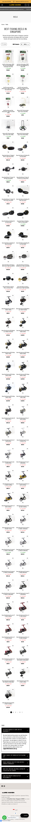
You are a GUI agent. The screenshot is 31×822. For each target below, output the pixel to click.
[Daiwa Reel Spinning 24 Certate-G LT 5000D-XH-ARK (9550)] (8, 585)
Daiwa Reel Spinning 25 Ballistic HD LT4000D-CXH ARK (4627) (23, 659)
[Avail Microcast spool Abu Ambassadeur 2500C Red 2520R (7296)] (8, 102)
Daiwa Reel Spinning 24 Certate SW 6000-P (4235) (8, 528)
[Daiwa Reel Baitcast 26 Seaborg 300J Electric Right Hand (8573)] (8, 257)
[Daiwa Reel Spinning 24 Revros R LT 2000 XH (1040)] (8, 629)
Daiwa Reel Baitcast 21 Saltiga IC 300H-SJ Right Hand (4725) (8, 156)
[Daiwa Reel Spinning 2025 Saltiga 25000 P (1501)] (8, 388)
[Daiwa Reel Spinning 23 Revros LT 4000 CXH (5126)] (22, 475)
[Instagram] (4, 786)
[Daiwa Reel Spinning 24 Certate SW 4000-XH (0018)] (22, 497)
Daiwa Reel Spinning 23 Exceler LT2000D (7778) (23, 440)
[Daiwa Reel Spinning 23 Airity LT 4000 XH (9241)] (22, 410)
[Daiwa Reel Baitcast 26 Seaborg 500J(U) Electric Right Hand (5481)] (22, 257)
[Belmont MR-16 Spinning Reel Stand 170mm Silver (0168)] (8, 125)
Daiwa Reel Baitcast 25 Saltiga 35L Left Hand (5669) (22, 243)
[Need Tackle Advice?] (4, 817)
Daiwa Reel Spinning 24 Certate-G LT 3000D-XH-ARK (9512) (22, 550)
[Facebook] (2, 786)
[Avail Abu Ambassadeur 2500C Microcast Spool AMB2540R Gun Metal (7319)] (22, 56)
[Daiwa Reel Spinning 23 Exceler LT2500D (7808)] (8, 454)
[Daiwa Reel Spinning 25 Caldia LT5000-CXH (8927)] (8, 694)
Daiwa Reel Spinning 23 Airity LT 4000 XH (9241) (23, 419)
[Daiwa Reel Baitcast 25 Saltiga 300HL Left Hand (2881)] (22, 213)
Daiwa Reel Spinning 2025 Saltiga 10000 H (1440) (22, 331)
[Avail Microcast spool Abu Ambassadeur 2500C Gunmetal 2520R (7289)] (22, 79)
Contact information (20, 819)
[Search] (26, 5)
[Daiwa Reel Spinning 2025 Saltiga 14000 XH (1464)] (22, 344)
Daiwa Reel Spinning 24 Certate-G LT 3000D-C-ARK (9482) (22, 528)
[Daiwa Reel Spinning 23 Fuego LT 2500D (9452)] (22, 454)
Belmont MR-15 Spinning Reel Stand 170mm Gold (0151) (22, 111)
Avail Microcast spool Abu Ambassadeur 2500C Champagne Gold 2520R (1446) (8, 88)
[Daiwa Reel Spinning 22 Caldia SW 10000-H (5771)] (8, 410)
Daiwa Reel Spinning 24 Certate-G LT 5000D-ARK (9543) (22, 572)
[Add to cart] (8, 61)
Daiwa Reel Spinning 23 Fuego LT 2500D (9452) (22, 462)
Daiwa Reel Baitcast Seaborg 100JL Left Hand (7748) (8, 287)
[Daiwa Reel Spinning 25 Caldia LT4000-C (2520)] (22, 673)
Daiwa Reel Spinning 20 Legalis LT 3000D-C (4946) (8, 309)
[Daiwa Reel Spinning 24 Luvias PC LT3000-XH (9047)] (8, 607)
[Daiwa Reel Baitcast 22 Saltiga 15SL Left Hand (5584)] (22, 147)
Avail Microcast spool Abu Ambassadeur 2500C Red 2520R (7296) (8, 111)
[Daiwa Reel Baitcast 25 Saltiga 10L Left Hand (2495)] (8, 213)
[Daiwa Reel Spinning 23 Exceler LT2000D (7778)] (22, 432)
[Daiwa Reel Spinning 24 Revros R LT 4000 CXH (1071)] (8, 651)
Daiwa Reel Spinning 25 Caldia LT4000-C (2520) (23, 681)
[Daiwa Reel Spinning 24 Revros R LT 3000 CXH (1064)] (22, 629)
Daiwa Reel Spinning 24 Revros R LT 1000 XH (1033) (22, 616)
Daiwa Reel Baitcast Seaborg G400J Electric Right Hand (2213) (22, 287)
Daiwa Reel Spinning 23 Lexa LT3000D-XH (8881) (8, 484)
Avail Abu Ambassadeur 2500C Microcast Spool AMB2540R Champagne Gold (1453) (8, 65)
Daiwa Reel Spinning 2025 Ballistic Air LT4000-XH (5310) (22, 309)
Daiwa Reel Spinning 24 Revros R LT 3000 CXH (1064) (22, 638)
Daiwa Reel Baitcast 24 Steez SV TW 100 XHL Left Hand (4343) (23, 178)
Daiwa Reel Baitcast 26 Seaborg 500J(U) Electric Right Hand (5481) (22, 265)
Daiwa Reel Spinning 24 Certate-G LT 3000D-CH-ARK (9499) (8, 550)
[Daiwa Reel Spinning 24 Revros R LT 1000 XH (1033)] (22, 607)
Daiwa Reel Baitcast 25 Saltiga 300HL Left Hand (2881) (23, 221)
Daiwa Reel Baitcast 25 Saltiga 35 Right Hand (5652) (8, 243)
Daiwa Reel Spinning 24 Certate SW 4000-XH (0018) (23, 506)
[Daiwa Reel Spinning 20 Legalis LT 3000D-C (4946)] (8, 300)
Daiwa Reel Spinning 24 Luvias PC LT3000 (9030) (22, 594)
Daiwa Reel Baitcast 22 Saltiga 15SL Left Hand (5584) (22, 156)
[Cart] (28, 5)
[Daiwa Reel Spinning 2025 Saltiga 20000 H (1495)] (8, 366)
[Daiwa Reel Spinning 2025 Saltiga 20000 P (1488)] (22, 366)
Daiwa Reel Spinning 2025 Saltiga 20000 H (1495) (8, 375)
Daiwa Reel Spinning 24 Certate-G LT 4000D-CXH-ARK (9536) (8, 572)
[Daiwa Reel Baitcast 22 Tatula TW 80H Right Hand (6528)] (8, 169)
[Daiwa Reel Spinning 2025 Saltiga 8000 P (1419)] (22, 388)
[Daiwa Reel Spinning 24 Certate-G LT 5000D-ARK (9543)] (22, 563)
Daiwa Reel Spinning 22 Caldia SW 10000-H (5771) (8, 419)
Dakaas (9, 820)
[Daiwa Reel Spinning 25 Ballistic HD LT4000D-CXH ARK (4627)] (22, 651)
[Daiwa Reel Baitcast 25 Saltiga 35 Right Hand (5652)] (8, 235)
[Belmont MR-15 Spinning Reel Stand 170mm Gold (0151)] (22, 102)
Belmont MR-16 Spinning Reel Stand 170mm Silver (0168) (8, 134)
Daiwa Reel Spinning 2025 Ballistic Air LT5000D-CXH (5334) (8, 331)
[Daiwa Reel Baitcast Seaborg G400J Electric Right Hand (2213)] (22, 278)
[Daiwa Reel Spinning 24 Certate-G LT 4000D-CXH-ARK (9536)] (8, 563)
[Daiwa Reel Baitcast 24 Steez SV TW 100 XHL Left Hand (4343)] (22, 169)
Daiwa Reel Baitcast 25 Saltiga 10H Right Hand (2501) (22, 200)
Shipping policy (10, 819)
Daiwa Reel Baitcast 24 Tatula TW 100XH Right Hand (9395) (8, 200)
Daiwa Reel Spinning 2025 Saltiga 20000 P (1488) (22, 375)
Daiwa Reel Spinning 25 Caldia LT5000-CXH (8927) (8, 703)
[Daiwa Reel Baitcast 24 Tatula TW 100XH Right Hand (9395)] (8, 191)
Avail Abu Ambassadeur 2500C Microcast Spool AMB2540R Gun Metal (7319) (23, 65)
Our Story (13, 816)
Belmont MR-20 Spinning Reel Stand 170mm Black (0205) (23, 134)
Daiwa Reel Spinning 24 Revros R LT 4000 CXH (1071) (8, 659)
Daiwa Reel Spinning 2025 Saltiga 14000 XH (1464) (22, 353)
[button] (2, 5)
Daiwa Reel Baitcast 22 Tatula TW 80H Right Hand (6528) (8, 178)
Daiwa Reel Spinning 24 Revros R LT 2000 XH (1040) (8, 638)
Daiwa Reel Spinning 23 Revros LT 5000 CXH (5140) (8, 506)
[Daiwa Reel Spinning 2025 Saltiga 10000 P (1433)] (8, 344)
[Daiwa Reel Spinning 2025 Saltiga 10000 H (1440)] (22, 322)
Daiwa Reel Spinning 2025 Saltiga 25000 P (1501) (8, 397)
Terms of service (23, 817)
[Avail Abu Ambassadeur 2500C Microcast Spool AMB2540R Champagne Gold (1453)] (8, 56)
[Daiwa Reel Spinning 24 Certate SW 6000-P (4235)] (8, 519)
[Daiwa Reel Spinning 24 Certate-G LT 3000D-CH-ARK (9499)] (8, 541)
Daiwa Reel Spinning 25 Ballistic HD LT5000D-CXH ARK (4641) (8, 681)
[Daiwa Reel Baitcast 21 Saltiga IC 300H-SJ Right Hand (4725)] (8, 147)
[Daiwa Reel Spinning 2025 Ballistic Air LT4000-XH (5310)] (22, 300)
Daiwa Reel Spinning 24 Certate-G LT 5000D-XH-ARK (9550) (8, 594)
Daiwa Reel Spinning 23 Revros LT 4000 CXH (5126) (22, 484)
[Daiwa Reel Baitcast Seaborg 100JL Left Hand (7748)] (8, 278)
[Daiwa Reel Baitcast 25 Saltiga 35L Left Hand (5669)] (22, 235)
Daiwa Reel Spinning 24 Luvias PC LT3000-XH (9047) (8, 616)
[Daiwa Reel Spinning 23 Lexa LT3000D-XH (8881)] (8, 475)
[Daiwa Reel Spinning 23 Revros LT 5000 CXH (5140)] (8, 497)
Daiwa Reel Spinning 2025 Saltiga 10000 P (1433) (8, 353)
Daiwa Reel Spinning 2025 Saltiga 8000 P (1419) (22, 397)
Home (3, 24)
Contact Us (18, 816)
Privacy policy (7, 817)
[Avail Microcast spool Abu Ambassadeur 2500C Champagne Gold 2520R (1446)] (8, 79)
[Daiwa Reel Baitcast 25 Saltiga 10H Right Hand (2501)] (22, 191)
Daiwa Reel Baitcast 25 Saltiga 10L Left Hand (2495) (8, 221)
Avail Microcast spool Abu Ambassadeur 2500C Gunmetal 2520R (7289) (23, 88)
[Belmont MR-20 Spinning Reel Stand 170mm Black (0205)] (22, 125)
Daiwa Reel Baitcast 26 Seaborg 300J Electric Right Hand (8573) (8, 265)
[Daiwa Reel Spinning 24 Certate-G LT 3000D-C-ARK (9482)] (22, 519)
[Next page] (22, 712)
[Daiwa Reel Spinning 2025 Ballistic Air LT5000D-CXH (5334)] (8, 322)
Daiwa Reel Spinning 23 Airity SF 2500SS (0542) (8, 440)
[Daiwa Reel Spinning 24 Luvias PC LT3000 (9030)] (22, 585)
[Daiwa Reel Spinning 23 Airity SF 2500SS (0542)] (8, 432)
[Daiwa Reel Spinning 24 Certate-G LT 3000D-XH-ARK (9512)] (22, 541)
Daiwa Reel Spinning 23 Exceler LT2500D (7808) (8, 462)
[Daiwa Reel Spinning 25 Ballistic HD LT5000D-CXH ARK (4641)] (8, 673)
